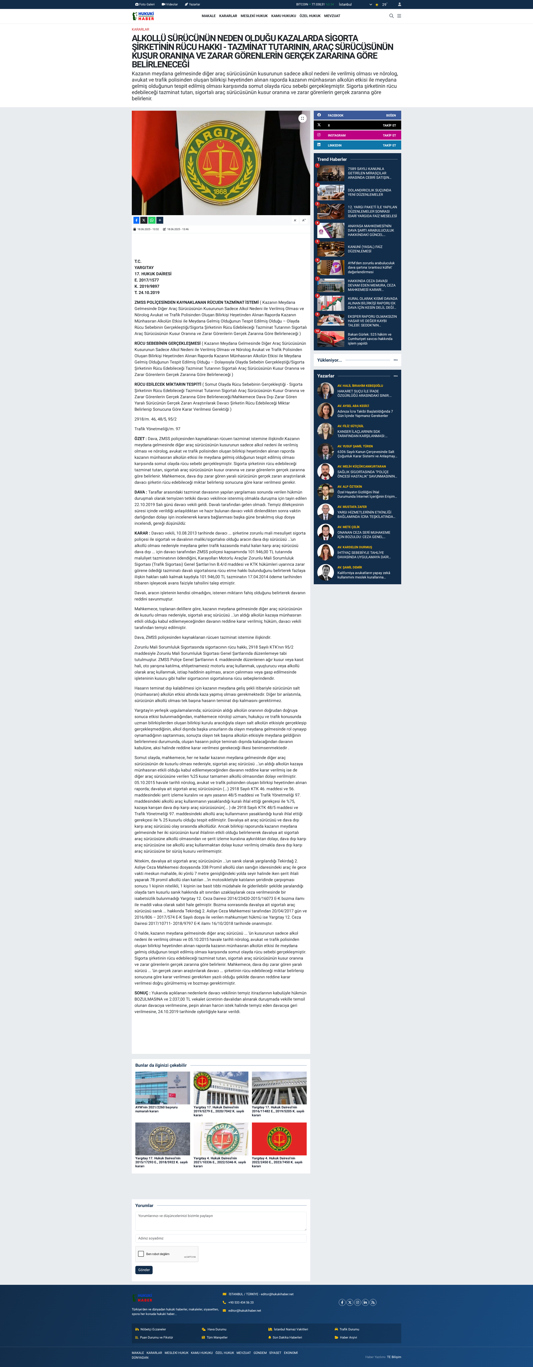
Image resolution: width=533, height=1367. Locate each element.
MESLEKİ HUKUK (254, 16)
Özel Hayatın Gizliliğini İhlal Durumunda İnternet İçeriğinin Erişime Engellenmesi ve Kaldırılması (367, 494)
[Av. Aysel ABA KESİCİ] (325, 410)
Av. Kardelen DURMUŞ (354, 547)
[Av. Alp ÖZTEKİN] (325, 491)
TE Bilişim (394, 1357)
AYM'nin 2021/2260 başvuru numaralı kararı (156, 1109)
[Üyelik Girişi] (398, 4)
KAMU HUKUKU (283, 16)
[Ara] (392, 16)
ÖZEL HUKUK (310, 16)
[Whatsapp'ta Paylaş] (152, 220)
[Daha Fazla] (159, 220)
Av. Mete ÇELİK (348, 527)
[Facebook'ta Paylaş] (136, 220)
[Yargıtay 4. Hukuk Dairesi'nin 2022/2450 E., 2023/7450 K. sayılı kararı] (279, 1138)
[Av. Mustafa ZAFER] (325, 511)
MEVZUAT (332, 16)
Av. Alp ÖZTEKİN (349, 487)
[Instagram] (357, 1302)
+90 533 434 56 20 (241, 1302)
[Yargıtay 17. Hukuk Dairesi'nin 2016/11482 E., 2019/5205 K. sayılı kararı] (279, 1087)
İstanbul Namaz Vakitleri (291, 1329)
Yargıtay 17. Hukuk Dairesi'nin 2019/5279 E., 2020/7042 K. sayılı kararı (219, 1111)
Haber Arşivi (348, 1337)
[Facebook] (342, 1302)
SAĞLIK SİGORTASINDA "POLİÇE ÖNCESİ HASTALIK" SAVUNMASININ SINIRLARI (366, 474)
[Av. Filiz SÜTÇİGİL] (325, 431)
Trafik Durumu (349, 1329)
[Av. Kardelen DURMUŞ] (325, 552)
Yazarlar (194, 4)
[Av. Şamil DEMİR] (325, 572)
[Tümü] (396, 360)
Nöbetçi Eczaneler (153, 1329)
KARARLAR (228, 16)
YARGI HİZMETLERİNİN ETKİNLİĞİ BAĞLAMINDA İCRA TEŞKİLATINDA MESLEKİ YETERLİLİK (365, 514)
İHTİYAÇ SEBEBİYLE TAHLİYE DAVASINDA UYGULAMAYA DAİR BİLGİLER (363, 555)
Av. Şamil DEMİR (349, 567)
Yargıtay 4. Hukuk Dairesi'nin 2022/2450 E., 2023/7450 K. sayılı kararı (277, 1162)
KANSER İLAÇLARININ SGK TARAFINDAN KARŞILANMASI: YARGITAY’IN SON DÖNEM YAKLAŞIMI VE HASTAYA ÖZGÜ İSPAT (367, 433)
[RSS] (373, 1302)
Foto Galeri (147, 4)
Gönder (144, 1270)
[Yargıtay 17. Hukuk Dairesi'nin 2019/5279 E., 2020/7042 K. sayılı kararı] (221, 1087)
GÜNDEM (260, 1353)
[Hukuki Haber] (143, 15)
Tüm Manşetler (217, 1337)
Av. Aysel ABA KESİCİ (353, 406)
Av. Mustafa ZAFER (352, 507)
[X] (349, 1302)
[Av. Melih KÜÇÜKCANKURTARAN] (325, 471)
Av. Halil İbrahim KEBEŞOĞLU (360, 386)
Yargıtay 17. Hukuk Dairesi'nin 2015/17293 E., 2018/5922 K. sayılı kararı (161, 1162)
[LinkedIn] (365, 1302)
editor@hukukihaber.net (244, 1310)
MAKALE (209, 16)
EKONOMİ (291, 1353)
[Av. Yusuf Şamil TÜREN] (325, 451)
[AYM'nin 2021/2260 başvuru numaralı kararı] (162, 1087)
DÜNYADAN (140, 1358)
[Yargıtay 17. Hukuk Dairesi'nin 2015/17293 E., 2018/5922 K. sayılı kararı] (162, 1138)
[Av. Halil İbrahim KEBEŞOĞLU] (325, 390)
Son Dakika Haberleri (287, 1337)
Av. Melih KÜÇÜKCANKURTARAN (361, 466)
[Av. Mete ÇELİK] (325, 532)
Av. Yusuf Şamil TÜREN (355, 446)
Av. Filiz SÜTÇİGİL (350, 426)
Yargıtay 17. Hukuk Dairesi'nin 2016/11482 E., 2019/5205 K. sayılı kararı (278, 1111)
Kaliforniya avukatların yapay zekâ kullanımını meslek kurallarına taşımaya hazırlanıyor (363, 575)
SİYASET (275, 1353)
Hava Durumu (217, 1329)
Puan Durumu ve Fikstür (156, 1337)
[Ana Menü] (399, 16)
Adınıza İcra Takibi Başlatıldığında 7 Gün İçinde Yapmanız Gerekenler (365, 413)
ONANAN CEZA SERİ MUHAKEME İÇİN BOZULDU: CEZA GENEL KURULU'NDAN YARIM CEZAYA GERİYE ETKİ (363, 534)
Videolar (172, 4)
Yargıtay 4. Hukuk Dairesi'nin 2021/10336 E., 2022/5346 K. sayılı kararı (220, 1162)
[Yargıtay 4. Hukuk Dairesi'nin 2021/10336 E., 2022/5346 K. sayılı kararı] (221, 1138)
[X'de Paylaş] (143, 220)
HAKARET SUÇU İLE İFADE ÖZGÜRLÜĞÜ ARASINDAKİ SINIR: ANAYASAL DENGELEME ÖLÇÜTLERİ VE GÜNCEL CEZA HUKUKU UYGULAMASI (366, 393)
